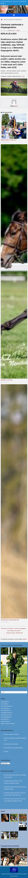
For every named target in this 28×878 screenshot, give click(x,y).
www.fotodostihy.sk (5, 721)
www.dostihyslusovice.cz (7, 706)
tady (23, 76)
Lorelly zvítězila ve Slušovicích (8, 140)
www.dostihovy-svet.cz (6, 714)
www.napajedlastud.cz (6, 717)
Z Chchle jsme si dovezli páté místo (10, 620)
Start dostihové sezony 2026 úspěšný (13, 747)
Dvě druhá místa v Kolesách (11, 744)
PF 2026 (6, 751)
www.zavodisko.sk (5, 708)
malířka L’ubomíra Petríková (8, 723)
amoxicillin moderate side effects (12, 792)
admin (18, 30)
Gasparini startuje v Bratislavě (13, 632)
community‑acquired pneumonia (12, 798)
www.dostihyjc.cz (5, 701)
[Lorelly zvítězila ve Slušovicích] (14, 126)
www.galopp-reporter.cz (6, 712)
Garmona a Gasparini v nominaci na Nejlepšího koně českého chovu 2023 (14, 629)
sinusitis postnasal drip (9, 775)
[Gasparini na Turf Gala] (14, 261)
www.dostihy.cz (4, 703)
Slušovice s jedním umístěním (11, 734)
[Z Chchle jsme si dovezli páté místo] (14, 501)
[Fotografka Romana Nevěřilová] (14, 865)
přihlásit (25, 639)
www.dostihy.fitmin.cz (6, 710)
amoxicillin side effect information (12, 786)
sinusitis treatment (8, 781)
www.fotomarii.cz (5, 719)
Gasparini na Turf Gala (6, 380)
